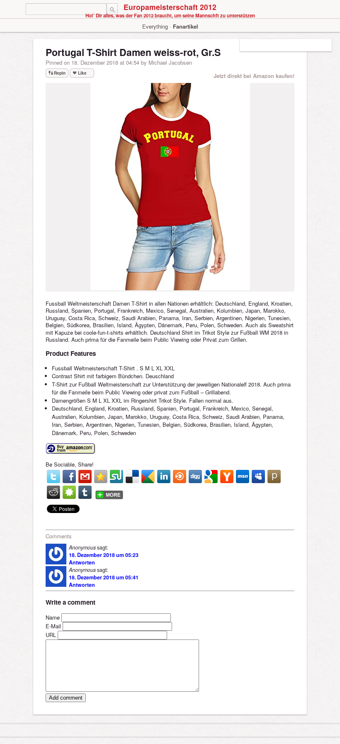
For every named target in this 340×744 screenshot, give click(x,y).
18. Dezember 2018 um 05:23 (103, 555)
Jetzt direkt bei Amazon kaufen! (254, 76)
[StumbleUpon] (116, 476)
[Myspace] (258, 476)
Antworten (82, 562)
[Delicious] (132, 476)
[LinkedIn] (163, 476)
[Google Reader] (148, 476)
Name (53, 617)
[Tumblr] (85, 492)
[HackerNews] (226, 476)
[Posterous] (274, 476)
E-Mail (53, 626)
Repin (60, 73)
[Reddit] (53, 492)
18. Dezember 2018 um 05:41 (103, 577)
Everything (155, 26)
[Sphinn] (69, 492)
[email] (85, 476)
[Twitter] (53, 476)
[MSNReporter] (242, 476)
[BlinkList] (179, 476)
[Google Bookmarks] (211, 476)
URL (51, 635)
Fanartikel (185, 26)
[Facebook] (69, 476)
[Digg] (195, 476)
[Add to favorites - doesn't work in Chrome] (100, 476)
